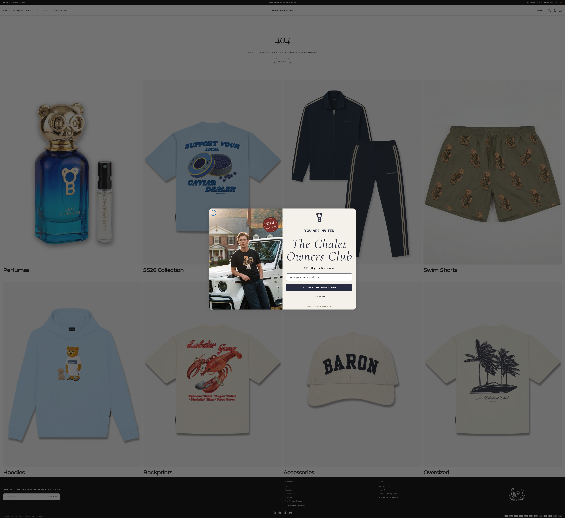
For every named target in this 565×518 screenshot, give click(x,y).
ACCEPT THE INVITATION (319, 287)
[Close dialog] (213, 213)
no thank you (319, 297)
